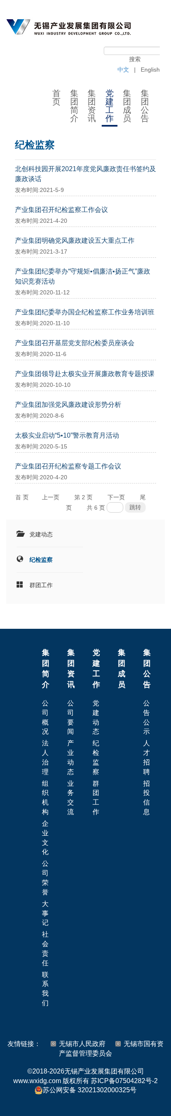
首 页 (22, 497)
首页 (56, 97)
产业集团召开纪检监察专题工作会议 (68, 466)
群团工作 (41, 585)
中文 (123, 69)
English (150, 69)
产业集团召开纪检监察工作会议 (61, 209)
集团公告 (145, 106)
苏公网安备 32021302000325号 (90, 1090)
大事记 (45, 913)
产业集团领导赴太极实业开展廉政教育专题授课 (84, 373)
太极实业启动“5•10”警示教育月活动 (67, 435)
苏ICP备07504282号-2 (124, 1080)
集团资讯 (92, 106)
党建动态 (41, 534)
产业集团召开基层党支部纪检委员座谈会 (74, 342)
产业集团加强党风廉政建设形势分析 (68, 404)
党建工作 (109, 106)
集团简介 (74, 106)
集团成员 (127, 106)
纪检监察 (41, 559)
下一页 (116, 497)
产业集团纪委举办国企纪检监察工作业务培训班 (84, 312)
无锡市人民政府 (82, 1043)
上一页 (50, 497)
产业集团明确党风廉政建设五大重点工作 (74, 240)
